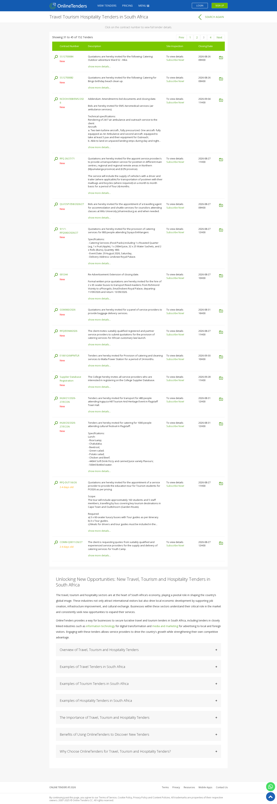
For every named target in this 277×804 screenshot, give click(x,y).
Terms (165, 787)
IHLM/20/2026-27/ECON (68, 424)
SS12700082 (66, 77)
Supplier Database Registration (70, 378)
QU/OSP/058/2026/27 (72, 204)
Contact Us (222, 787)
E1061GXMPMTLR (69, 355)
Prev (181, 37)
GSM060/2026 (67, 309)
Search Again (214, 17)
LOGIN (199, 5)
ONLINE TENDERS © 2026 (62, 787)
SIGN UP (219, 5)
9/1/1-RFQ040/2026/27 (69, 230)
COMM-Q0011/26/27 (71, 542)
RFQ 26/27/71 (67, 158)
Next (219, 37)
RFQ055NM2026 (68, 331)
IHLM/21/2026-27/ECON (68, 400)
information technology (100, 626)
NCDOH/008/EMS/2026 (72, 100)
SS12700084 (66, 56)
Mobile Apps (205, 787)
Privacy (176, 787)
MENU (142, 5)
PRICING (127, 5)
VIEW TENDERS (106, 5)
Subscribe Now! (175, 60)
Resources (189, 787)
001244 (64, 274)
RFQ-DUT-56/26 (68, 482)
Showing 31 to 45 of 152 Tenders (72, 37)
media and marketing (165, 626)
